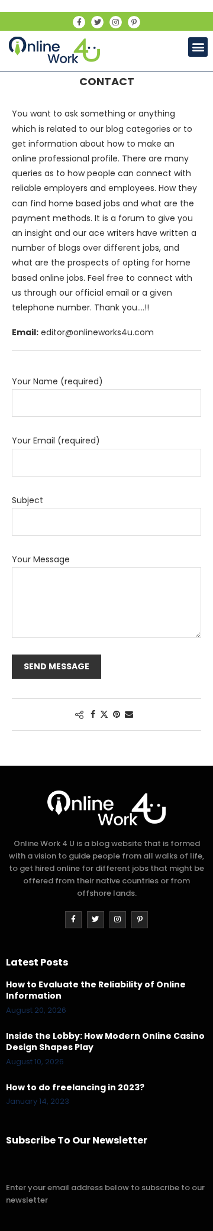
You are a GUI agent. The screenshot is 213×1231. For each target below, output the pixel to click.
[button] (198, 47)
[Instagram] (115, 22)
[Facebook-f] (79, 22)
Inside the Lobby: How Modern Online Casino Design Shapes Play (105, 1042)
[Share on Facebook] (93, 714)
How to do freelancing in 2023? (75, 1087)
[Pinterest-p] (134, 22)
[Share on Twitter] (104, 714)
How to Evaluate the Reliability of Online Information (96, 990)
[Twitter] (97, 22)
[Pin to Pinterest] (116, 714)
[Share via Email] (129, 714)
